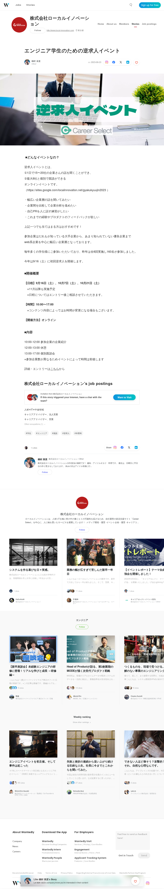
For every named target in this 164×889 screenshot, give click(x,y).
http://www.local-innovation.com (60, 30)
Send (144, 855)
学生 (29, 433)
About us (112, 24)
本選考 (79, 433)
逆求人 (67, 433)
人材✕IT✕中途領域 (34, 409)
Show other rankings (81, 722)
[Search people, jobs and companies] (131, 5)
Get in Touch (126, 855)
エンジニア (42, 433)
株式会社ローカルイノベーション (59, 21)
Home (101, 24)
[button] (23, 832)
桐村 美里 (36, 61)
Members (124, 24)
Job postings (149, 24)
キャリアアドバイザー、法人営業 (41, 414)
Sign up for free (150, 5)
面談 (55, 433)
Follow (37, 30)
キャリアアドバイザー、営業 (38, 419)
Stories (135, 24)
